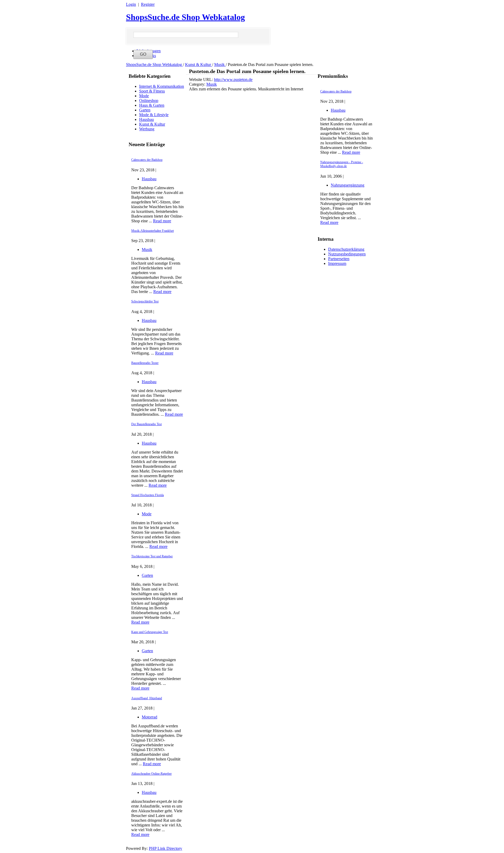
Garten (144, 110)
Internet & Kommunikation (161, 86)
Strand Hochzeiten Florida (147, 495)
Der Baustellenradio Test (146, 424)
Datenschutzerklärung (346, 249)
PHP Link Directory (165, 848)
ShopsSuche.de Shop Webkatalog (185, 17)
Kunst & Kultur (198, 64)
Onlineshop (148, 100)
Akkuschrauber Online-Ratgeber (151, 773)
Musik (220, 64)
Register (148, 4)
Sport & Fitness (152, 91)
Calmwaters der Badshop (146, 160)
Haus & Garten (151, 105)
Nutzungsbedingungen (347, 254)
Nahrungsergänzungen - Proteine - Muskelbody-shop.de (341, 164)
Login (131, 4)
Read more (162, 221)
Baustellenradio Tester (145, 363)
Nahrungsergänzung (347, 185)
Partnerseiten (338, 258)
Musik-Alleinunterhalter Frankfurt (152, 231)
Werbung (146, 129)
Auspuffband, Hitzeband (146, 698)
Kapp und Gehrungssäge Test (149, 632)
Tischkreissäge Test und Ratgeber (152, 556)
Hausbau (146, 119)
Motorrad (149, 717)
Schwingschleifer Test (145, 301)
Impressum (337, 263)
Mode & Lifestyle (154, 114)
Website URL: (201, 79)
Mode (144, 96)
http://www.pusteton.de (233, 79)
